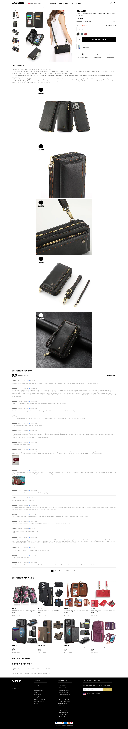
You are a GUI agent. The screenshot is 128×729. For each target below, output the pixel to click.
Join (107, 689)
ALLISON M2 (42, 645)
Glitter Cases (62, 706)
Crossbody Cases (64, 690)
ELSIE (40, 608)
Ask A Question (111, 375)
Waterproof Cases (64, 708)
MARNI (14, 608)
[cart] (114, 3)
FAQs (35, 692)
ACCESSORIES (76, 3)
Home (13, 7)
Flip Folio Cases (63, 692)
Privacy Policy (38, 697)
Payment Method (39, 701)
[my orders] (111, 3)
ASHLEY (14, 645)
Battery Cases (63, 710)
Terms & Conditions (39, 699)
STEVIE (66, 645)
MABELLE (94, 608)
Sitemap (36, 703)
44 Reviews (88, 21)
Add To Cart (100, 40)
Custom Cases (63, 717)
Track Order (37, 694)
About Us (36, 685)
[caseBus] (18, 3)
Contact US (37, 688)
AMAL (92, 645)
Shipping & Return (39, 690)
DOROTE (67, 608)
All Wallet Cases (63, 688)
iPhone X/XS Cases (21, 7)
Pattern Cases (63, 714)
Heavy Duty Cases (64, 701)
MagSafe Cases (63, 712)
